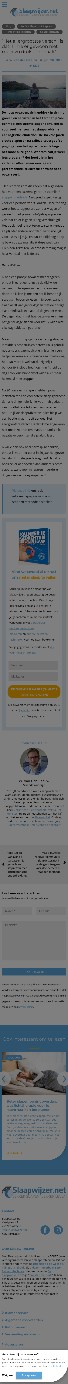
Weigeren (8, 1375)
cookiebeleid (56, 1366)
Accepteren (29, 1375)
